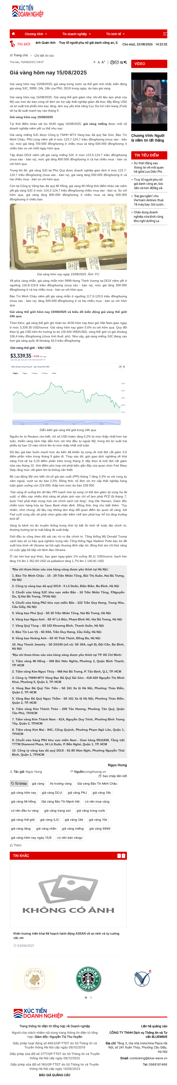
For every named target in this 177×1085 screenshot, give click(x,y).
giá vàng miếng (73, 828)
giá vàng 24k (74, 819)
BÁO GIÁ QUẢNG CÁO (54, 1075)
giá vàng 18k (102, 792)
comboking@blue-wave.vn (148, 1058)
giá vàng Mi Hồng (23, 801)
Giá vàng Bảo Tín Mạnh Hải (60, 801)
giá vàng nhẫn (46, 828)
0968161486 (158, 1064)
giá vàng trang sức (57, 810)
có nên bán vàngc (70, 837)
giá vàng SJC (49, 819)
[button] (165, 33)
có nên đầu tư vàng (25, 810)
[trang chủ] (38, 1013)
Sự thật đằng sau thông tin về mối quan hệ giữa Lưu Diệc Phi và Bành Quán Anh (149, 167)
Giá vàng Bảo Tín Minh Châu (97, 783)
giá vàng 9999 (99, 828)
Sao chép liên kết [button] (115, 776)
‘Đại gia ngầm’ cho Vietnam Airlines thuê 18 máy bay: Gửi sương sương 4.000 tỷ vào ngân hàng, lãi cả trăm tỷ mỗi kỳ (149, 200)
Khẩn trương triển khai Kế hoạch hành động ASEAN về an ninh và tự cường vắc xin (66, 936)
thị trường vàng (61, 783)
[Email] (116, 62)
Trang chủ (20, 55)
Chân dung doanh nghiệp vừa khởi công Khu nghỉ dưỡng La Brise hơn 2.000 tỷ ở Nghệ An (148, 217)
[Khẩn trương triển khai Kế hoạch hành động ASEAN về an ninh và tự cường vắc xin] (68, 895)
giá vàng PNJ (77, 792)
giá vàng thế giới (23, 819)
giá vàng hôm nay (23, 792)
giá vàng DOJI (52, 792)
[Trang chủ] (28, 10)
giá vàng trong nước (91, 810)
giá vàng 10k (98, 819)
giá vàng (38, 783)
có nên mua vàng (97, 801)
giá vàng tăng (21, 828)
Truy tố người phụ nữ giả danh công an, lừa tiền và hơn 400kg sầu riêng (95, 42)
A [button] (94, 62)
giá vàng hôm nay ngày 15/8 (31, 837)
